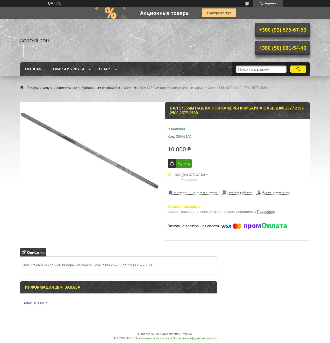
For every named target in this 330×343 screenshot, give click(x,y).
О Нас (104, 69)
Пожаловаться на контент (153, 338)
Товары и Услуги (67, 69)
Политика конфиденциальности (195, 338)
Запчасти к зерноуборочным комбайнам (88, 88)
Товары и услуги (40, 88)
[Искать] (298, 69)
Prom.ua (186, 334)
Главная (33, 69)
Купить (184, 163)
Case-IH (129, 88)
